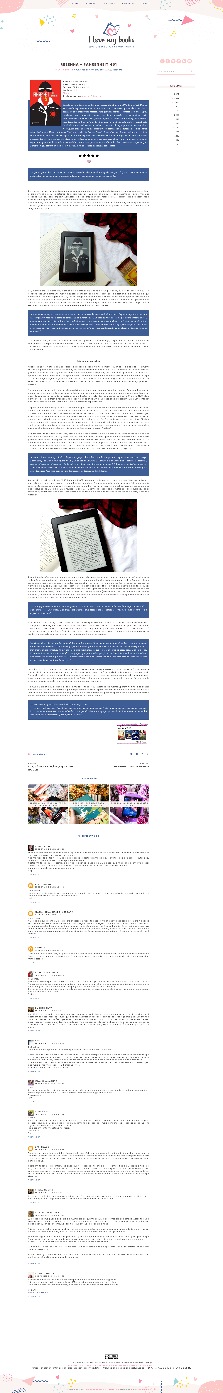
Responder (34, 875)
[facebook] (168, 61)
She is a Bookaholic (38, 1292)
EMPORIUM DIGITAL (147, 1390)
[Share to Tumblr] (147, 754)
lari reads (42, 1147)
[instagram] (162, 61)
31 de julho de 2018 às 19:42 (49, 1149)
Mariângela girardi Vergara (54, 912)
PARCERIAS (107, 4)
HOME (75, 4)
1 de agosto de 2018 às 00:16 (49, 1276)
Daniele (40, 947)
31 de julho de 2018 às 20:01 (49, 1193)
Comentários (39, 754)
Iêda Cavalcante (46, 1081)
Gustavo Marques (47, 1212)
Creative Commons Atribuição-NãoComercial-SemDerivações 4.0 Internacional (111, 1365)
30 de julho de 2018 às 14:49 (49, 887)
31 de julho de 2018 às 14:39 (49, 1084)
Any (37, 1041)
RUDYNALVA (42, 1111)
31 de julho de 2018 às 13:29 (49, 1043)
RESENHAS (90, 4)
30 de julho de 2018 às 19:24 (49, 950)
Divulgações (78, 70)
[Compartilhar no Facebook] (137, 754)
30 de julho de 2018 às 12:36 (49, 849)
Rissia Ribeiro (44, 1190)
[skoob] (184, 61)
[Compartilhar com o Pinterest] (142, 754)
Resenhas (117, 70)
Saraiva (97, 96)
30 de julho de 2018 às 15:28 (49, 915)
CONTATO (145, 4)
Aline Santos (43, 884)
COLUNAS (127, 4)
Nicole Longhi (44, 1273)
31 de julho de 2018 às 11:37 (49, 1011)
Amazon (85, 96)
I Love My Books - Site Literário (102, 1390)
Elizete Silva (43, 1008)
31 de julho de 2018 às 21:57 (49, 1215)
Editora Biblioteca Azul (98, 70)
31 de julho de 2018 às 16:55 (49, 1114)
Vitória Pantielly (47, 972)
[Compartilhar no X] (131, 754)
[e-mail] (189, 61)
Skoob (66, 93)
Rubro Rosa (43, 846)
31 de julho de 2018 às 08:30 (49, 975)
